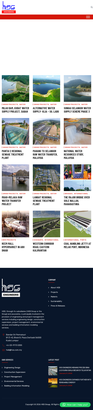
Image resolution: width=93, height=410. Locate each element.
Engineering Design (12, 367)
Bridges (69, 193)
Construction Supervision (14, 372)
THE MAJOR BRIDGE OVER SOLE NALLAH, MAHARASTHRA (77, 200)
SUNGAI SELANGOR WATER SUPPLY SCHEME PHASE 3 (77, 109)
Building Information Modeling (16, 386)
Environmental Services (14, 381)
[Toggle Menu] (88, 17)
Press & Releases (58, 306)
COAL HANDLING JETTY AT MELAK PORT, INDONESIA (77, 245)
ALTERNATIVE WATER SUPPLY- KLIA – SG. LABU (46, 109)
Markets (54, 297)
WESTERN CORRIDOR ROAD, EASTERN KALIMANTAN (43, 247)
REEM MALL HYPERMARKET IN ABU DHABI (13, 247)
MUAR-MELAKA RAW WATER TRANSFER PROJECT (12, 200)
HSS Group (45, 404)
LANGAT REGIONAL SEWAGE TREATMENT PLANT (44, 200)
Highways (38, 240)
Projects (54, 292)
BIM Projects (9, 240)
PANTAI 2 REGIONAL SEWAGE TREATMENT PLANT (13, 154)
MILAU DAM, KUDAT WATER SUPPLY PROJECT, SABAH (15, 109)
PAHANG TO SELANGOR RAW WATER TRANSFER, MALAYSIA (45, 154)
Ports (83, 240)
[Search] (91, 7)
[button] (75, 404)
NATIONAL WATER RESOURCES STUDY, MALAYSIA (74, 154)
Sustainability (56, 301)
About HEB (55, 288)
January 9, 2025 (65, 373)
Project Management (13, 377)
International (81, 193)
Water (22, 104)
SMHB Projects (10, 104)
